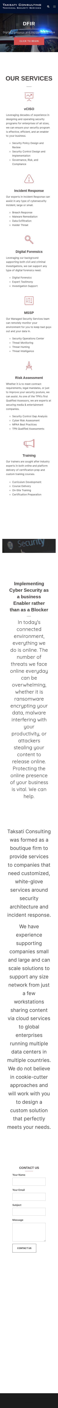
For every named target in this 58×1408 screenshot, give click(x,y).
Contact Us (24, 1248)
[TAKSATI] (22, 6)
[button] (48, 6)
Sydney (29, 1402)
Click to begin (29, 41)
